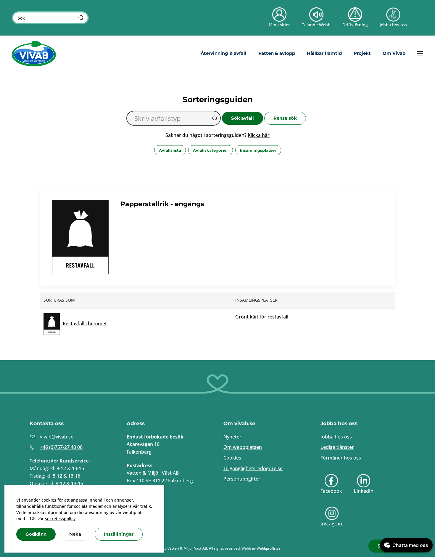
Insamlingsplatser (258, 150)
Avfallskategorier (210, 150)
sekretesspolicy (60, 518)
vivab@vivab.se (56, 436)
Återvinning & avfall (223, 53)
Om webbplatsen (242, 447)
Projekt (362, 53)
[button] (420, 53)
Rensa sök (285, 118)
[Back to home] (34, 53)
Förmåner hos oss (340, 457)
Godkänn (35, 534)
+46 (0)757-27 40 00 (61, 447)
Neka (75, 534)
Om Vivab (394, 53)
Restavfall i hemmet (85, 323)
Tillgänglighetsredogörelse (253, 468)
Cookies (232, 457)
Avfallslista (170, 150)
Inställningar (118, 534)
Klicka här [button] (259, 135)
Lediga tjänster (337, 447)
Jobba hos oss (336, 436)
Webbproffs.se (269, 548)
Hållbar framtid (324, 53)
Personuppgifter (241, 479)
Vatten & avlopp (276, 53)
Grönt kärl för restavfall (261, 316)
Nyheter (232, 436)
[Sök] (81, 17)
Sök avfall (242, 118)
